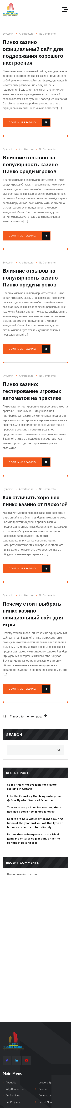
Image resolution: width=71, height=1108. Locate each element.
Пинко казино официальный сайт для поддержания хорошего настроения (33, 52)
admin (9, 33)
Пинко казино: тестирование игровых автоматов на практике (32, 391)
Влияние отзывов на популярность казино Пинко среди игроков (30, 164)
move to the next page (28, 716)
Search (14, 734)
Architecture (26, 33)
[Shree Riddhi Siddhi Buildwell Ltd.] (10, 9)
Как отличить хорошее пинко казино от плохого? (35, 501)
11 (11, 716)
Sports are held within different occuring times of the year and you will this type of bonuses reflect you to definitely (35, 823)
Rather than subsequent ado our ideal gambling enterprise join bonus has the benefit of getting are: (33, 839)
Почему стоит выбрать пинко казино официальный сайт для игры (33, 614)
